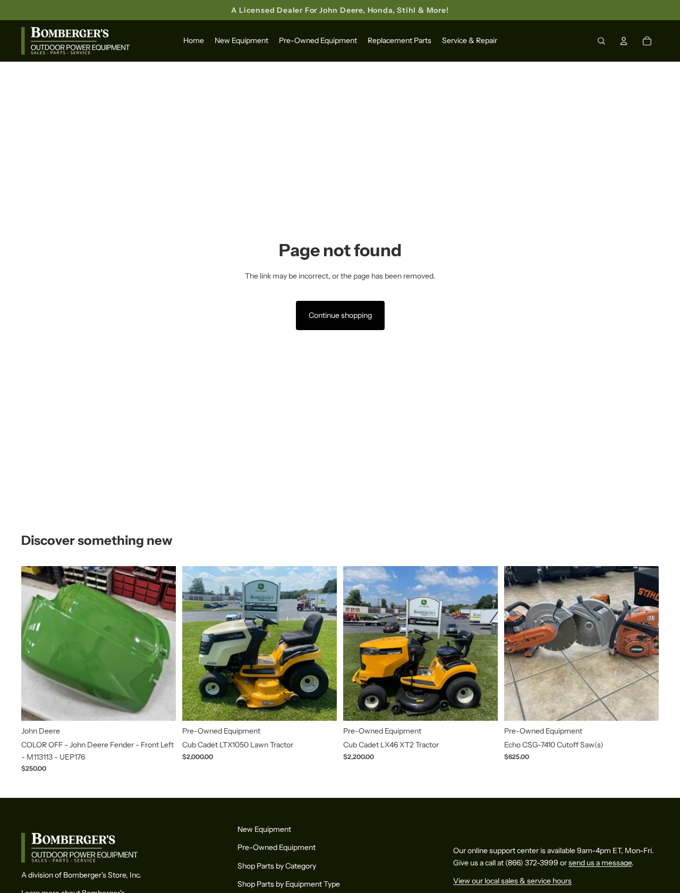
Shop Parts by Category (276, 866)
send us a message (600, 862)
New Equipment (264, 829)
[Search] (601, 41)
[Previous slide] (37, 643)
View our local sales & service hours (512, 881)
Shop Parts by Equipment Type (288, 884)
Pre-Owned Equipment (276, 848)
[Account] (623, 41)
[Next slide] (160, 643)
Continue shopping (340, 315)
